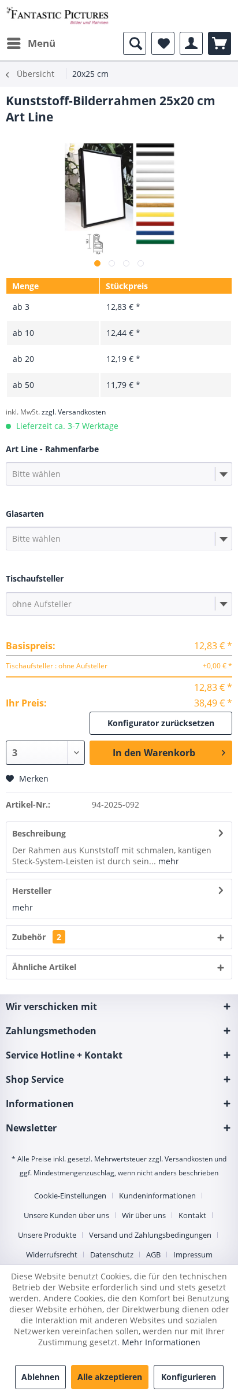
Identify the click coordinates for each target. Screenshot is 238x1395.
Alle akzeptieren (109, 1376)
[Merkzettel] (162, 43)
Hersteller (31, 890)
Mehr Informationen (161, 1342)
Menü (41, 43)
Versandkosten (189, 1159)
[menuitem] (30, 43)
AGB (153, 1254)
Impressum (193, 1254)
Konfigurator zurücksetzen (160, 722)
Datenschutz (111, 1254)
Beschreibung (39, 833)
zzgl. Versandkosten (74, 412)
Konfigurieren (188, 1376)
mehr (167, 861)
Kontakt (192, 1215)
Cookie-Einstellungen (70, 1195)
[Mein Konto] (191, 43)
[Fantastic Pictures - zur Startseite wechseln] (57, 16)
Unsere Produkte (47, 1235)
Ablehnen (40, 1376)
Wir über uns (144, 1215)
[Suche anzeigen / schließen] (134, 43)
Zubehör (36, 936)
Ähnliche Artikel (44, 966)
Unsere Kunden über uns (66, 1215)
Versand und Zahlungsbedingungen (150, 1235)
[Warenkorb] (219, 43)
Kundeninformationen (157, 1195)
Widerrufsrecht (51, 1254)
